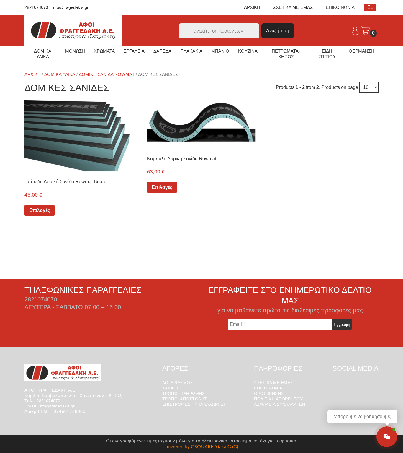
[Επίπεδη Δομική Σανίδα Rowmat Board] (78, 135)
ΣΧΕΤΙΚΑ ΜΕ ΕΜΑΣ (293, 7)
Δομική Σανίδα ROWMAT (107, 74)
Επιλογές (39, 210)
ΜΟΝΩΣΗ (75, 50)
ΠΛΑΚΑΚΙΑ (191, 50)
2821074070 (36, 7)
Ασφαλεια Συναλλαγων (279, 404)
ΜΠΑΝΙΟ (220, 50)
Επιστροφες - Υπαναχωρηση (194, 404)
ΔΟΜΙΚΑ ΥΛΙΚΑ (42, 53)
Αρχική (32, 74)
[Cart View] (365, 30)
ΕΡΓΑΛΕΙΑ (134, 50)
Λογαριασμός (177, 382)
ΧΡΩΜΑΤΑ (104, 50)
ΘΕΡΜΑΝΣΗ (361, 50)
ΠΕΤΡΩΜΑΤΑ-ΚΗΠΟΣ (286, 53)
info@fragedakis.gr (70, 7)
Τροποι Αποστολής (184, 399)
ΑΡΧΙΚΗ (252, 7)
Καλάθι (170, 388)
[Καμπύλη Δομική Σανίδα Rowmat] (201, 124)
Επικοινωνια (268, 388)
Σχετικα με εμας (273, 382)
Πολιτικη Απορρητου (278, 399)
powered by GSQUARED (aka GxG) (201, 446)
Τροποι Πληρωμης (183, 393)
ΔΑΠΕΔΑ (162, 50)
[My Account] (356, 30)
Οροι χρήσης (269, 393)
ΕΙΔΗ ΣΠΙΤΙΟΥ (327, 53)
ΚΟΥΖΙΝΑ (248, 50)
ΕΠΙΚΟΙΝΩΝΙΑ (340, 7)
